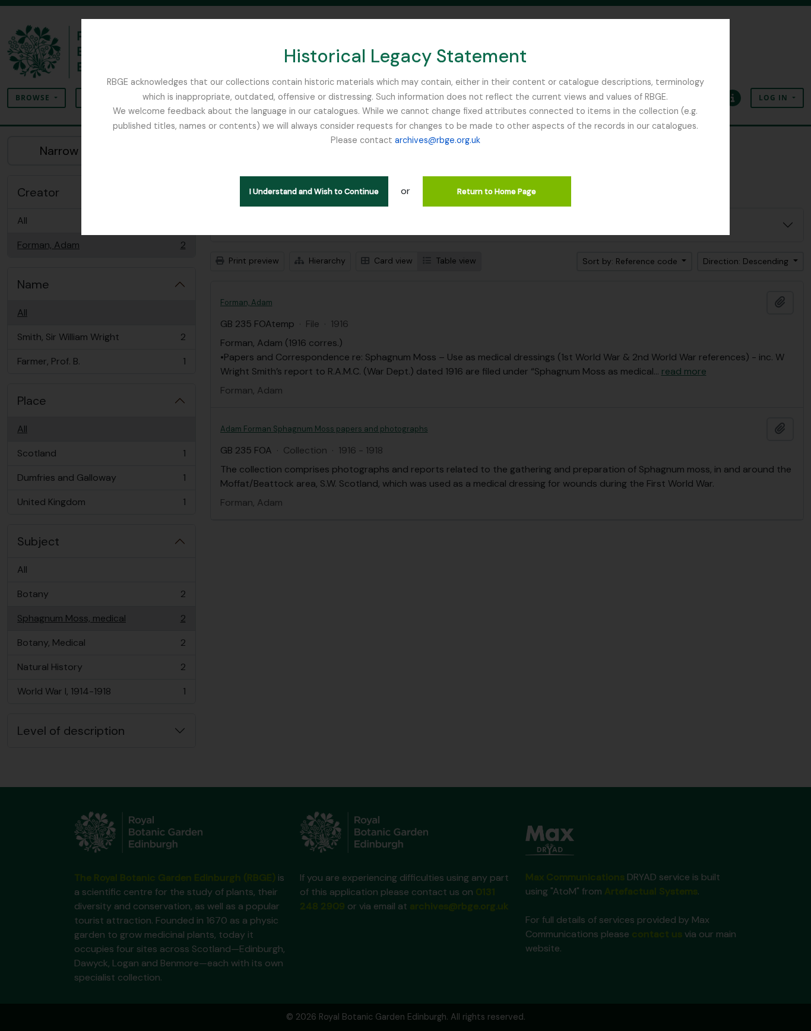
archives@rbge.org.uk (437, 140)
